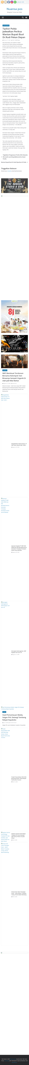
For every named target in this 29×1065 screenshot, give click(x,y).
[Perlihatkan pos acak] (26, 17)
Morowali (5, 370)
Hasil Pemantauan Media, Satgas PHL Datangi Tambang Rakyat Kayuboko (14, 717)
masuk (9, 171)
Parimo (4, 711)
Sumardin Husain (13, 722)
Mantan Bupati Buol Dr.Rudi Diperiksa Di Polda (13, 162)
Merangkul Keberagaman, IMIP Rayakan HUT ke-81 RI (18, 651)
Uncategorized (6, 25)
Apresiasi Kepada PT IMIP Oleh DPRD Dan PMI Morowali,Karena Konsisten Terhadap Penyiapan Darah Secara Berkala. (19, 548)
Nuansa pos (14, 9)
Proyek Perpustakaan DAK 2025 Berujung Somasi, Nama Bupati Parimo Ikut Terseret (18, 778)
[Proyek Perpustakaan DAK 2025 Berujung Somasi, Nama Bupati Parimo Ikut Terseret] (5, 779)
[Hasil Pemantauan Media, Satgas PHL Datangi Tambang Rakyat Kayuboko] (14, 708)
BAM (13, 40)
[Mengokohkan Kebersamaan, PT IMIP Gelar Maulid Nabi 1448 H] (5, 445)
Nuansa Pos (14, 383)
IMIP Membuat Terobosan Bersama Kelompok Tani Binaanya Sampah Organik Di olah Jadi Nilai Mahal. (14, 377)
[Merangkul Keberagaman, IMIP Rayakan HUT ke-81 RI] (5, 652)
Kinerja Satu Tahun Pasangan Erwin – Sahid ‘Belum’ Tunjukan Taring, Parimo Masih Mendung (18, 893)
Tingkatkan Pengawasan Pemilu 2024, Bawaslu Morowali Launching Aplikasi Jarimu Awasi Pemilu (15, 157)
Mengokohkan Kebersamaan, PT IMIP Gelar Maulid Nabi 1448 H (19, 444)
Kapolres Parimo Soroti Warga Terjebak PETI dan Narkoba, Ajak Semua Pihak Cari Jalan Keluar (18, 836)
